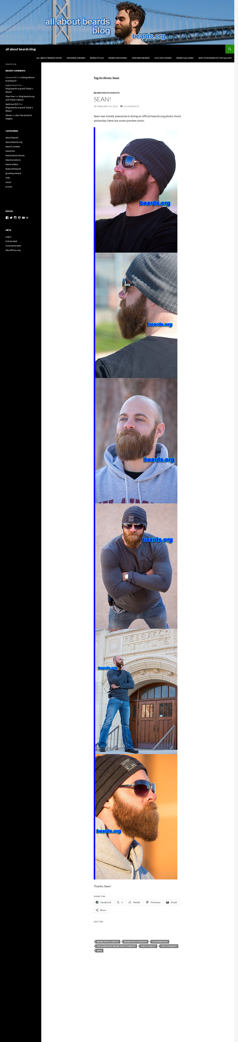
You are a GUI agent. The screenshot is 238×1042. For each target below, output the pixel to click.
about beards (12, 137)
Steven (9, 115)
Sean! (102, 99)
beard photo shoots (107, 92)
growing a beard (76, 58)
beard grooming (118, 58)
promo (9, 186)
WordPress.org (13, 250)
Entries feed (11, 241)
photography (169, 946)
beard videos (12, 164)
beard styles (97, 58)
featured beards (141, 58)
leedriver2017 (13, 104)
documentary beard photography (116, 946)
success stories (163, 58)
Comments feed (13, 245)
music (8, 182)
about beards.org (14, 142)
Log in (8, 236)
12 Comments (131, 106)
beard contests (13, 146)
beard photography (135, 941)
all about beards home (49, 58)
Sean (99, 950)
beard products (13, 159)
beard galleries (185, 58)
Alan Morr (11, 96)
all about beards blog (21, 49)
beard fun (10, 151)
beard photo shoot (108, 941)
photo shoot (148, 946)
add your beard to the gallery (215, 58)
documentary (160, 941)
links (8, 177)
